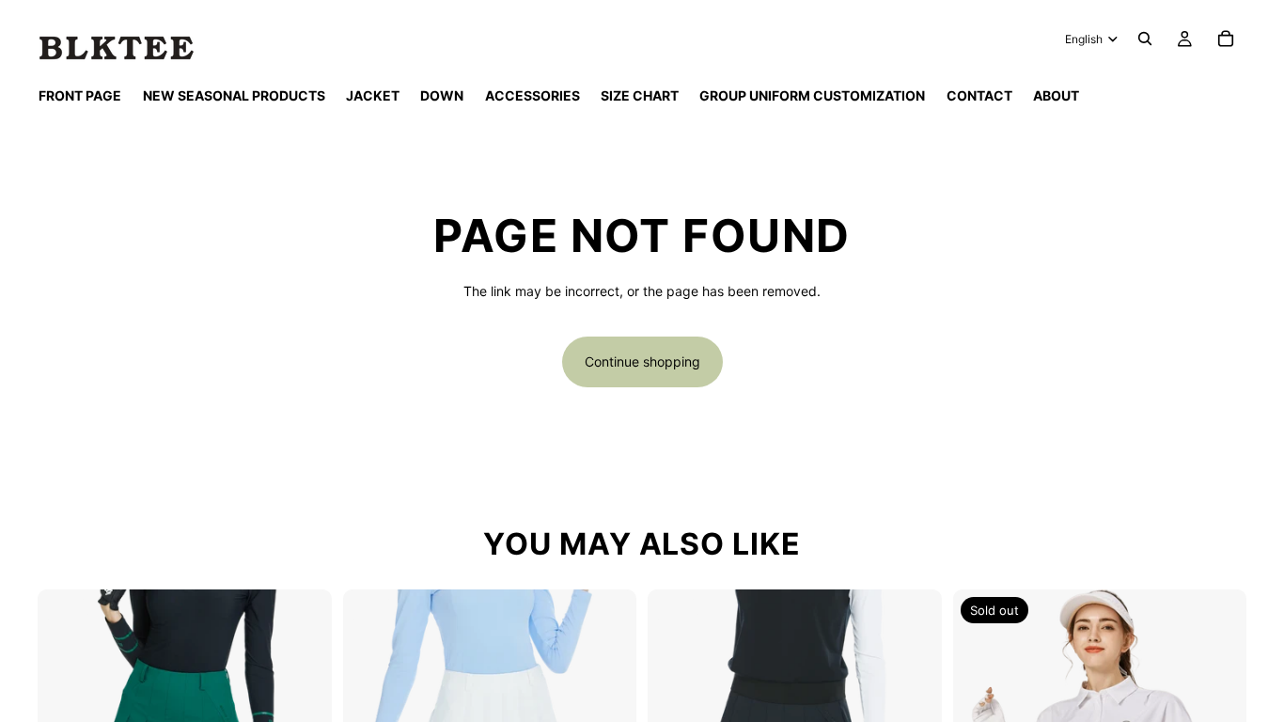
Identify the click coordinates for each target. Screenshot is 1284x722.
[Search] (1145, 38)
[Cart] (1225, 38)
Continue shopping (642, 361)
